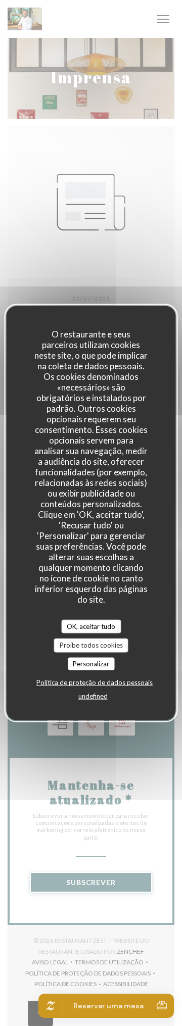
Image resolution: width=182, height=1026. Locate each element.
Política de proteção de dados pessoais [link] (94, 682)
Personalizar (91, 663)
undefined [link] (93, 696)
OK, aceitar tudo (91, 626)
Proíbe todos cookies (91, 645)
